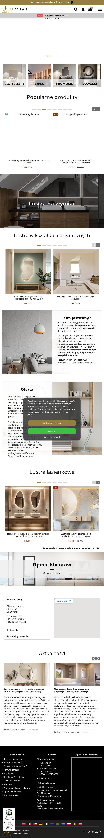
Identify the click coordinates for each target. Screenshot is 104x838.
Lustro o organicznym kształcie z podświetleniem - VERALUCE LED (28, 297)
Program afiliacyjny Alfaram (17, 788)
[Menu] (13, 809)
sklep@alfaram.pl (26, 453)
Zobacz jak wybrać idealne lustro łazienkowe (68, 547)
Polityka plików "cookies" (15, 766)
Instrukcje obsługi (12, 795)
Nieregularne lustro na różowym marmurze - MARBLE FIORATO (76, 161)
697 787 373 (45, 778)
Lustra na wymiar (52, 203)
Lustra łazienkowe (52, 471)
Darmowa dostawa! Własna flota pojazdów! (50, 2)
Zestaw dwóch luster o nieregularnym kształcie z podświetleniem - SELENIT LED (28, 535)
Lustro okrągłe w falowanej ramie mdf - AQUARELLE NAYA (28, 161)
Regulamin (9, 773)
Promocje (64, 84)
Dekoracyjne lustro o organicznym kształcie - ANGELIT (76, 297)
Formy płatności (11, 769)
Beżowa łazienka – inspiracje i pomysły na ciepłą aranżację (25, 690)
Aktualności (22, 726)
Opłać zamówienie (12, 791)
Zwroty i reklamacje (13, 758)
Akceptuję (52, 431)
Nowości (89, 84)
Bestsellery (14, 84)
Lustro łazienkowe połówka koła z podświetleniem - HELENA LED (76, 535)
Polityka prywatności (13, 762)
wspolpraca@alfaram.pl (50, 796)
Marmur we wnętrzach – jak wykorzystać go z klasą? (76, 672)
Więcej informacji (52, 437)
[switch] (9, 827)
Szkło (39, 84)
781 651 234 (45, 792)
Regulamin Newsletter (14, 777)
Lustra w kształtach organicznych (52, 235)
